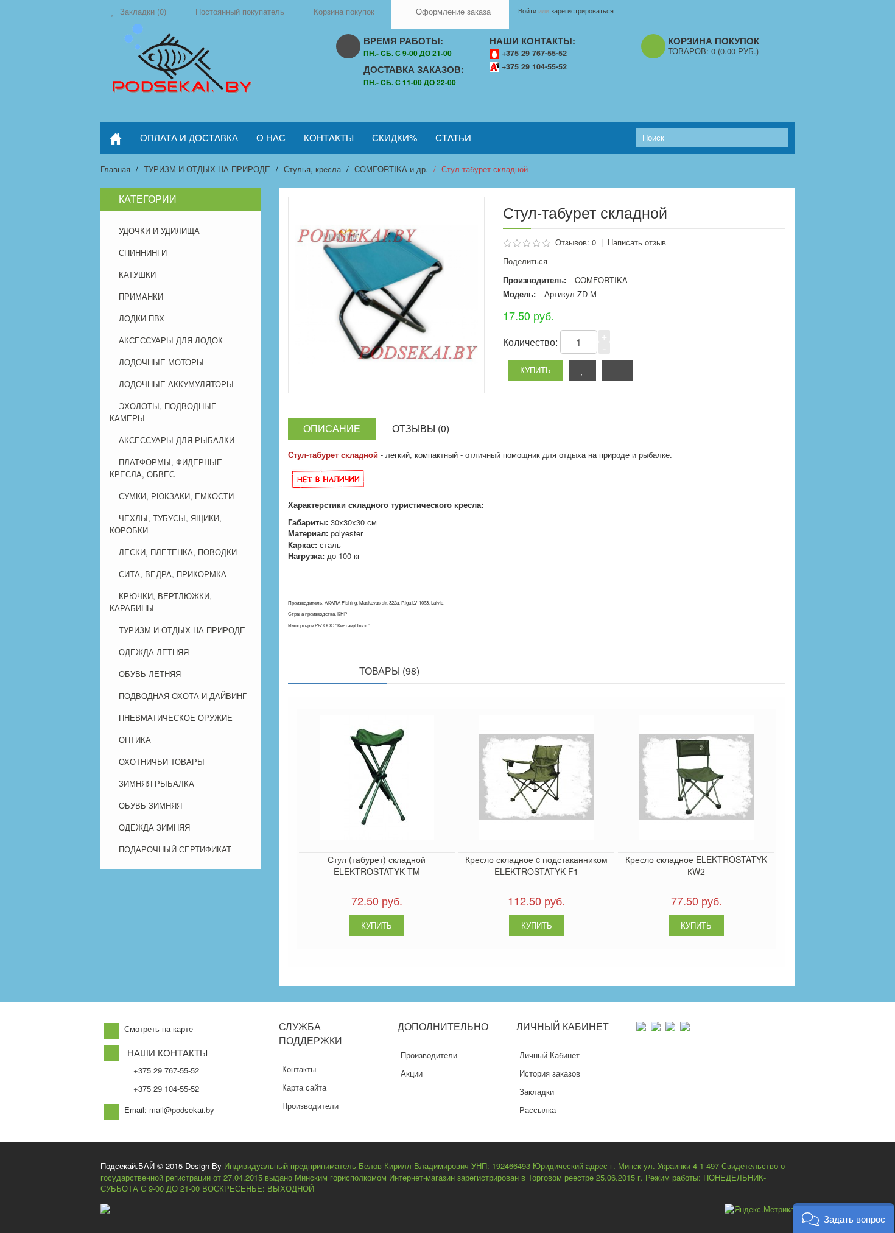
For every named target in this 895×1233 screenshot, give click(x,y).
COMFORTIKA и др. (391, 169)
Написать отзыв (637, 242)
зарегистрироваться (582, 10)
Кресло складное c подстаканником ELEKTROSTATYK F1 (536, 865)
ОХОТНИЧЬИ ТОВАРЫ (162, 761)
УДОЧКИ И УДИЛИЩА (159, 230)
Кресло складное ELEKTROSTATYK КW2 (696, 865)
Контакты (299, 1069)
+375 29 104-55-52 (534, 66)
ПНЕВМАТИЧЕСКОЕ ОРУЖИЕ (176, 717)
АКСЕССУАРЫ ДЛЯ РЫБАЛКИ (176, 440)
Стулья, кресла (312, 169)
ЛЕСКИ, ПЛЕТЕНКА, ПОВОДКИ (178, 552)
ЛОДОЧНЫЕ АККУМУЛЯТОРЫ (176, 384)
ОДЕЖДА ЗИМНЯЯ (154, 827)
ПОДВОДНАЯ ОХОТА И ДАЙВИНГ (183, 695)
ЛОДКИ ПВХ (141, 318)
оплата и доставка (189, 137)
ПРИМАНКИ (141, 296)
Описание (331, 428)
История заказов (549, 1073)
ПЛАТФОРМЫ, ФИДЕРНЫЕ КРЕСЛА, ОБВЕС (166, 468)
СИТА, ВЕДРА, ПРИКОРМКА (172, 574)
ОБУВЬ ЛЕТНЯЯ (150, 674)
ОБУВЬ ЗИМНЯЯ (150, 805)
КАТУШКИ (137, 274)
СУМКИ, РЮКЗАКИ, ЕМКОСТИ (176, 496)
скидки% (394, 137)
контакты (329, 137)
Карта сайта (304, 1087)
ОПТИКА (135, 739)
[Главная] (115, 138)
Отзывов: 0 (575, 242)
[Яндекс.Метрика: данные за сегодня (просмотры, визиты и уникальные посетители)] (760, 1209)
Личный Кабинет (549, 1055)
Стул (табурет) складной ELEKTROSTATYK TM (377, 865)
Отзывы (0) (420, 428)
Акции (412, 1073)
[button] (843, 1218)
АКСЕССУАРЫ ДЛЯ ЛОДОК (171, 340)
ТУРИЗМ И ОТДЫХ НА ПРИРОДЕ (207, 169)
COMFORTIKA (601, 280)
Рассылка (537, 1109)
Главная (115, 169)
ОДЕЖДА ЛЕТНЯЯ (154, 652)
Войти (527, 10)
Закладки (536, 1091)
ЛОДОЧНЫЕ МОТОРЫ (161, 362)
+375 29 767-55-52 (534, 52)
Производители (310, 1105)
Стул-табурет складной (484, 169)
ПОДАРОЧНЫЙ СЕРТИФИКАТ (175, 849)
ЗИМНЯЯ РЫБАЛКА (156, 783)
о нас (271, 137)
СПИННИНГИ (143, 252)
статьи (453, 137)
